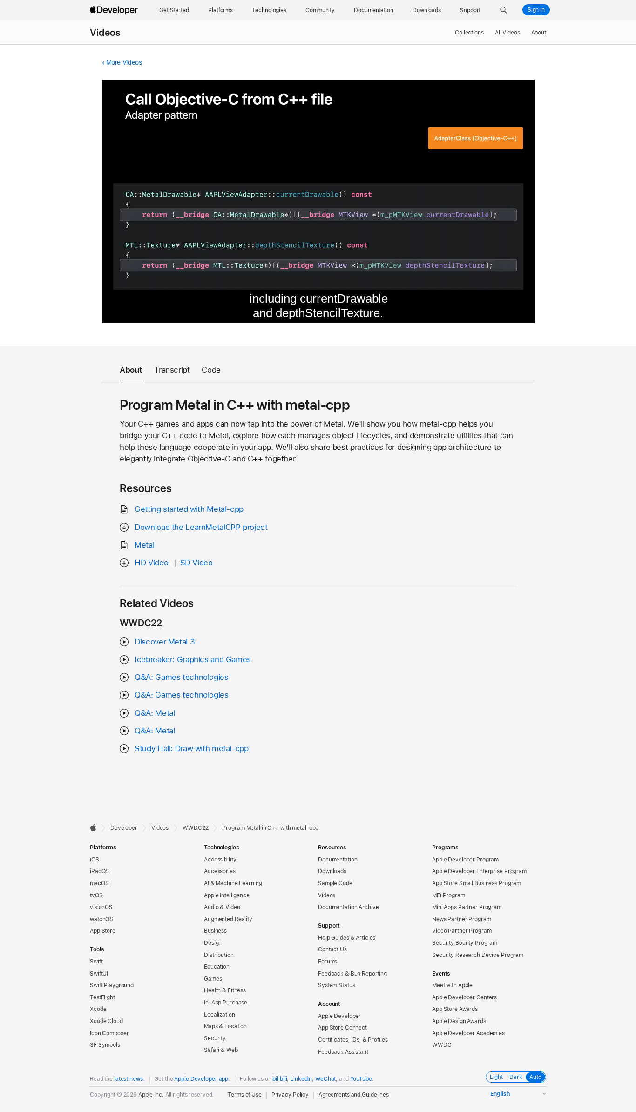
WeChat (325, 1079)
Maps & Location (225, 1026)
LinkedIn (301, 1079)
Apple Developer (339, 1016)
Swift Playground (112, 985)
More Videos (124, 62)
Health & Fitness (225, 990)
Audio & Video (222, 907)
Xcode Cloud (106, 1021)
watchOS (101, 919)
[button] (503, 10)
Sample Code (335, 883)
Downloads (332, 871)
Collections (469, 32)
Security (215, 1038)
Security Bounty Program (464, 943)
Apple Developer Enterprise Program (479, 871)
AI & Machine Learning (233, 883)
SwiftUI (99, 973)
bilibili (279, 1079)
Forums (327, 961)
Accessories (220, 871)
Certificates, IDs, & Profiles (353, 1040)
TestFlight (102, 997)
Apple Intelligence (227, 895)
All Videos (507, 32)
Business (215, 931)
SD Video (196, 562)
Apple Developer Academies (468, 1033)
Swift (96, 961)
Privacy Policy (290, 1095)
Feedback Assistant (343, 1052)
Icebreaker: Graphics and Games (193, 659)
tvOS (96, 895)
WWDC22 (195, 828)
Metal (144, 544)
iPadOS (99, 871)
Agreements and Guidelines (353, 1095)
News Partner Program (461, 919)
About (538, 32)
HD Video (151, 562)
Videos (105, 32)
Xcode (98, 1009)
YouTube (361, 1079)
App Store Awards (455, 1009)
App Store (102, 931)
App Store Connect (342, 1027)
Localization (219, 1014)
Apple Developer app (201, 1079)
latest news (128, 1079)
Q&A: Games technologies (181, 677)
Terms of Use (245, 1095)
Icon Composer (109, 1033)
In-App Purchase (225, 1002)
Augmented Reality (228, 919)
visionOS (101, 907)
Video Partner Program (461, 931)
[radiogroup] (516, 1077)
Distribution (219, 955)
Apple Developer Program (465, 859)
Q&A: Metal (155, 713)
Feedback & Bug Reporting (352, 973)
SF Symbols (105, 1045)
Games (213, 979)
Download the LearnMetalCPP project (201, 527)
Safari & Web (221, 1050)
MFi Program (448, 895)
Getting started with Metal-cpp (189, 509)
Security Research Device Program (477, 955)
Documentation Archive (348, 907)
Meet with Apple (452, 985)
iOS (94, 859)
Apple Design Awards (459, 1021)
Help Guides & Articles (346, 938)
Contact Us (332, 949)
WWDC (442, 1045)
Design (213, 943)
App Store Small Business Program (476, 883)
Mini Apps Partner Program (466, 907)
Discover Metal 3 (165, 641)
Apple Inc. (151, 1095)
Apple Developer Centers (464, 997)
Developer (123, 828)
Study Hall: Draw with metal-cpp (191, 748)
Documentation (337, 859)
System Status (336, 985)
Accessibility (220, 859)
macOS (99, 883)
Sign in (536, 10)
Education (217, 966)
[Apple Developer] (115, 10)
